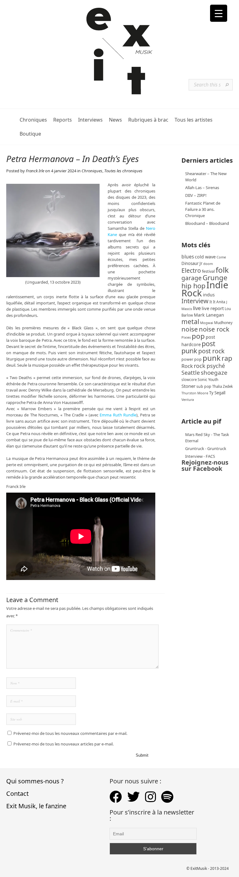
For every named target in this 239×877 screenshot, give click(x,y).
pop (198, 336)
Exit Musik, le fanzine (36, 806)
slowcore (189, 379)
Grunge (215, 277)
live (197, 308)
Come (221, 257)
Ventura (187, 399)
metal (190, 321)
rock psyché (209, 365)
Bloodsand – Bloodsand (207, 223)
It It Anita (217, 301)
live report (213, 308)
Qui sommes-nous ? (35, 781)
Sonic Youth (208, 379)
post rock (211, 351)
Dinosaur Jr (191, 263)
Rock (187, 366)
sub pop (203, 386)
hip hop (193, 285)
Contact (17, 793)
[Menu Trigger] (218, 13)
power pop (191, 359)
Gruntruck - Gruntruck (205, 448)
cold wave (205, 257)
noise (189, 329)
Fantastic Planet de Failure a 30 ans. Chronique (202, 209)
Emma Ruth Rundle (118, 415)
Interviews (90, 120)
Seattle (190, 372)
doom (208, 263)
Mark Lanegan (209, 315)
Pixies (186, 337)
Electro (191, 270)
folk (222, 270)
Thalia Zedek (222, 386)
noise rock (214, 329)
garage (191, 278)
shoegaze (214, 372)
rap (227, 358)
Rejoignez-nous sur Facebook (204, 465)
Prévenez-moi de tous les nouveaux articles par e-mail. (63, 744)
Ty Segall (217, 393)
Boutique (30, 134)
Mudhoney (223, 322)
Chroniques (33, 120)
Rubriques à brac (148, 120)
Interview (195, 301)
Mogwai (206, 322)
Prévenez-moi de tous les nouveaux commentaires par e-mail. (70, 733)
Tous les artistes (194, 120)
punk (212, 358)
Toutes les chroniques (123, 171)
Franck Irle (35, 171)
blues (187, 256)
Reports (62, 120)
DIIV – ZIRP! (196, 195)
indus (209, 294)
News (115, 120)
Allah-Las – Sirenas (202, 187)
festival (208, 271)
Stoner (188, 386)
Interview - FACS (200, 456)
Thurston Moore (194, 393)
